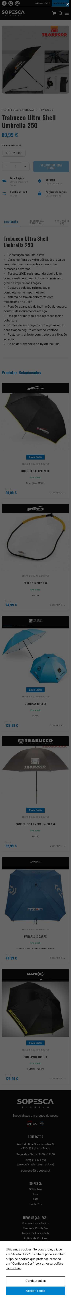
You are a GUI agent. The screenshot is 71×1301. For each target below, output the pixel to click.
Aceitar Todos (35, 1291)
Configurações (35, 1281)
